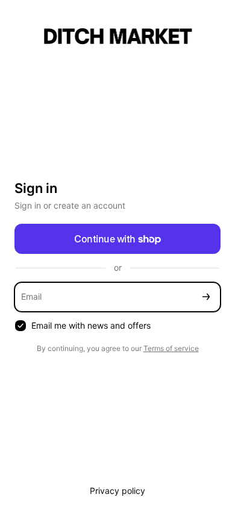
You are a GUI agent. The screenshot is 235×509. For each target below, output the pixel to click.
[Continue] (206, 297)
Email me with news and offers (91, 325)
